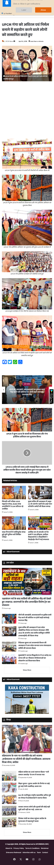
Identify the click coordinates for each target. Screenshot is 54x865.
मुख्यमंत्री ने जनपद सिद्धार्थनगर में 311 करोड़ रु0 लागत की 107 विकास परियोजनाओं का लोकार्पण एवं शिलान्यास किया (34, 658)
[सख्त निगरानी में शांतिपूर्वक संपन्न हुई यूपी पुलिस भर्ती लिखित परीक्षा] (14, 523)
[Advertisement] (27, 111)
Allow (46, 12)
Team (39, 852)
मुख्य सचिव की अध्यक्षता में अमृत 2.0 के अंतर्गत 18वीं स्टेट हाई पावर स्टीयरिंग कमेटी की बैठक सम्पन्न (40, 504)
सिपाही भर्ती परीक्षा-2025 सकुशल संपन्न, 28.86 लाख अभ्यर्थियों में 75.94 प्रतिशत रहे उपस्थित (12, 505)
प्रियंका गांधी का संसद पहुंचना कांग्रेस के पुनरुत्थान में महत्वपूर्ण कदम (32, 820)
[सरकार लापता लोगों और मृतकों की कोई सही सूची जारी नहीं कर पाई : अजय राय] (9, 811)
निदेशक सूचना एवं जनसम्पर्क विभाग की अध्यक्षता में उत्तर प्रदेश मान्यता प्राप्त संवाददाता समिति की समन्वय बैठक (34, 645)
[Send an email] (14, 41)
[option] (27, 389)
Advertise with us (29, 852)
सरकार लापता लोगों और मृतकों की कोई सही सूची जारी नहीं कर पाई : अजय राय (34, 808)
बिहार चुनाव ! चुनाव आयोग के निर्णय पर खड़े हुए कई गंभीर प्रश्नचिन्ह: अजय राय (34, 785)
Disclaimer (45, 848)
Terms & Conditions (32, 848)
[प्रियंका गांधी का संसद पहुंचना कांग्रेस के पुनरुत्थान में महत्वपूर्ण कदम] (9, 822)
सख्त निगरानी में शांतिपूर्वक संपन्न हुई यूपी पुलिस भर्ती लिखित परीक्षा (13, 535)
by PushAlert (8, 16)
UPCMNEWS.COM (42, 844)
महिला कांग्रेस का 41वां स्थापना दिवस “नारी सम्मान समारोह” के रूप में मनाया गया (33, 774)
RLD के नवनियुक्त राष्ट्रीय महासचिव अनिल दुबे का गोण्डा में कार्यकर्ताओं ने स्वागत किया (34, 797)
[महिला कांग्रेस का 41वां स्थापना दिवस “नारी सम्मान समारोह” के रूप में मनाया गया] (9, 776)
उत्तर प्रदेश (27, 384)
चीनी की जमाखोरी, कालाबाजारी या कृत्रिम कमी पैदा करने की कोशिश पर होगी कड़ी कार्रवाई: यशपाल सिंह (27, 392)
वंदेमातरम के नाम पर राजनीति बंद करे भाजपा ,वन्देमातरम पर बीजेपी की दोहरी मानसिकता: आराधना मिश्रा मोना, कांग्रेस (26, 759)
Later (32, 12)
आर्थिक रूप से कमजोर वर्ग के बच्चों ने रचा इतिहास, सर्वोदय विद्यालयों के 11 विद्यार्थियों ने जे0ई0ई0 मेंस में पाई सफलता (38, 536)
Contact (45, 852)
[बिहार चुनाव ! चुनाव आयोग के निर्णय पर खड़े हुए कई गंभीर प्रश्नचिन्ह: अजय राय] (9, 787)
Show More (27, 670)
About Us (9, 848)
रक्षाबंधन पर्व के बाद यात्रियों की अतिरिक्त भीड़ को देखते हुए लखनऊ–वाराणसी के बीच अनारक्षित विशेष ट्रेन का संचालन (26, 602)
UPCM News (9, 41)
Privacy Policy (19, 848)
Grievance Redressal (13, 852)
